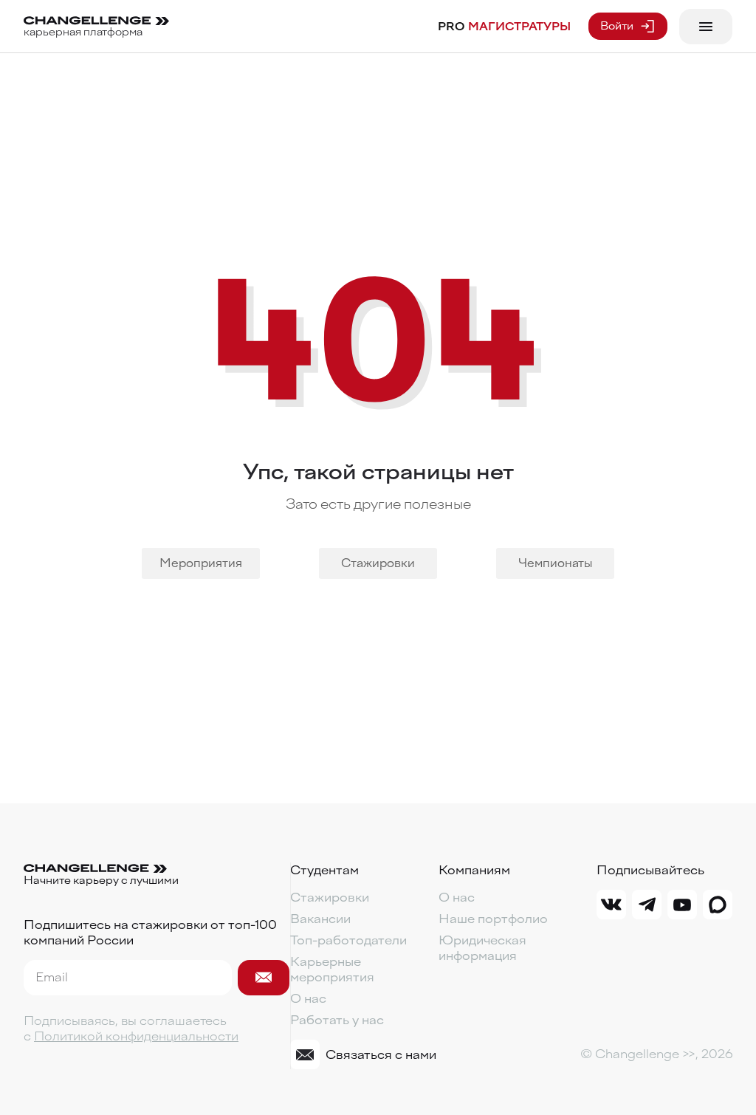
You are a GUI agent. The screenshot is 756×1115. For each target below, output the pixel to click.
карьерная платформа (83, 32)
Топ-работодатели (348, 940)
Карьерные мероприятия (332, 969)
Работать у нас (337, 1020)
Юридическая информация (482, 948)
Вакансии (320, 919)
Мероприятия (200, 563)
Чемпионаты (555, 563)
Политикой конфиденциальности (136, 1036)
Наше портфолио (493, 919)
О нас (308, 999)
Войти (616, 26)
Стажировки (378, 563)
